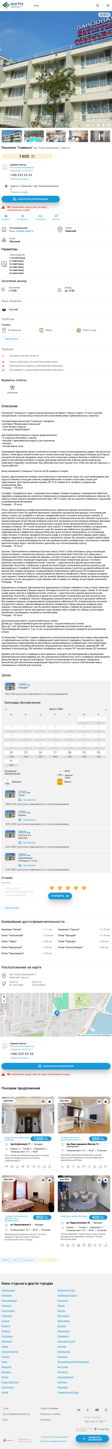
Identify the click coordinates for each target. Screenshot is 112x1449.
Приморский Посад (68, 1392)
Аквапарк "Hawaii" (11, 929)
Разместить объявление (95, 1438)
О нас (6, 1408)
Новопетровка (65, 1377)
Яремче (61, 1326)
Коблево (62, 1382)
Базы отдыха (28, 1260)
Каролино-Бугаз (66, 1341)
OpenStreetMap (95, 1035)
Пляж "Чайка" (9, 941)
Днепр (61, 1305)
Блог (5, 1419)
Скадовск (62, 1356)
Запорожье (63, 1331)
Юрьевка (62, 1387)
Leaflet (83, 1035)
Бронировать (29, 800)
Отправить (57, 896)
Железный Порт (66, 1290)
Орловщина (63, 1351)
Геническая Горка (67, 1295)
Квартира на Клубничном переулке (17, 1138)
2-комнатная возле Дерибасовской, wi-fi (71, 1138)
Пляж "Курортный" (11, 947)
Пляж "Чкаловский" (12, 935)
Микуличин (63, 1321)
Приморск (63, 1336)
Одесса (16, 1260)
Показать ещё (12, 908)
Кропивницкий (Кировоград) (73, 1361)
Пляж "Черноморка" (12, 953)
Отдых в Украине (49, 1408)
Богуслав (62, 1367)
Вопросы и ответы (50, 1414)
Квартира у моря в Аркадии (74, 1216)
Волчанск (62, 1372)
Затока (61, 1310)
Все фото (9, 123)
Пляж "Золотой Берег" (70, 947)
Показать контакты (19, 179)
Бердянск (62, 1300)
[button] (57, 1013)
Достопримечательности (16, 1414)
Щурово (61, 1346)
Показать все (11, 339)
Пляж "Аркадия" (67, 935)
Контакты (46, 1419)
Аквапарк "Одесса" (69, 929)
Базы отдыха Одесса (21, 231)
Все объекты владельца (22, 167)
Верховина (63, 1316)
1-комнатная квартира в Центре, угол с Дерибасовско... (16, 1218)
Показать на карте (19, 192)
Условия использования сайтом (54, 1437)
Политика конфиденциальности (54, 1441)
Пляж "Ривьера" (67, 941)
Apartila (6, 1260)
